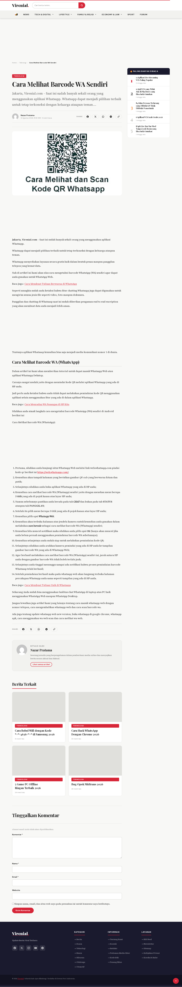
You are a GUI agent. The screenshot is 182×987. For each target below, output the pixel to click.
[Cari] (81, 5)
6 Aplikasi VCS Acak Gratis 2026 (149, 117)
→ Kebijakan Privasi (150, 953)
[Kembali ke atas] (176, 981)
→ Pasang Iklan (115, 962)
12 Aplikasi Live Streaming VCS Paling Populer (147, 78)
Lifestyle (64, 14)
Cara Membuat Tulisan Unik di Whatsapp (48, 585)
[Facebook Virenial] (14, 948)
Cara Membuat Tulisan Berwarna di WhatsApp (51, 283)
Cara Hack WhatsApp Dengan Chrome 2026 (85, 732)
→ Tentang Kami (115, 939)
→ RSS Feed (146, 939)
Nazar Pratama (41, 650)
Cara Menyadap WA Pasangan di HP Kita (47, 404)
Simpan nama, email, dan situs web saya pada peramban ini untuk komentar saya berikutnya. (62, 903)
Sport (131, 14)
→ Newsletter (147, 944)
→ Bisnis (78, 953)
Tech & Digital (43, 14)
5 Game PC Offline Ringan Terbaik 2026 (28, 786)
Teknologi (19, 76)
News (26, 14)
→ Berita (78, 939)
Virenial (20, 979)
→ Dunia (78, 944)
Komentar (17, 834)
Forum (143, 14)
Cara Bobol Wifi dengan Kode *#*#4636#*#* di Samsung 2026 (34, 732)
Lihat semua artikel (41, 664)
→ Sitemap (146, 948)
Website (16, 890)
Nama (15, 863)
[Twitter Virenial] (21, 948)
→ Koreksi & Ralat (149, 957)
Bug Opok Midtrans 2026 (87, 784)
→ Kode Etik (113, 957)
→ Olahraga (79, 962)
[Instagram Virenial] (28, 948)
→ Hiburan (79, 957)
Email (15, 877)
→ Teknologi (79, 948)
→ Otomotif (79, 966)
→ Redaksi (112, 948)
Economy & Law (111, 14)
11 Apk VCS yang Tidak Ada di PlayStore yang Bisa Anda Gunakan (145, 91)
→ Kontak (112, 944)
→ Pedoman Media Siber (119, 953)
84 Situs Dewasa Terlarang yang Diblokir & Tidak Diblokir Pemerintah (147, 106)
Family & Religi (85, 14)
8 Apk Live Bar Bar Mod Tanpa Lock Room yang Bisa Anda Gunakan (146, 129)
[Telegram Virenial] (42, 948)
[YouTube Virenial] (35, 948)
